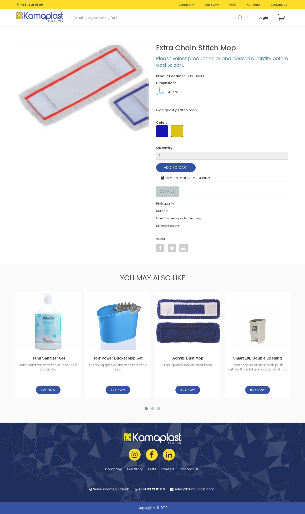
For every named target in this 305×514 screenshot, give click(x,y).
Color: (161, 122)
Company (186, 4)
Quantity (164, 147)
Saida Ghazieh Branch (110, 489)
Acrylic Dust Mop (187, 358)
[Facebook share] (160, 248)
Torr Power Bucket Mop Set (117, 358)
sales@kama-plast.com (193, 489)
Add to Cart (176, 167)
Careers (253, 4)
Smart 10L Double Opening (257, 358)
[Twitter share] (172, 248)
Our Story (211, 4)
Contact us (278, 4)
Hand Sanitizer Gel (48, 358)
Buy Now (48, 390)
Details (167, 191)
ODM (233, 4)
